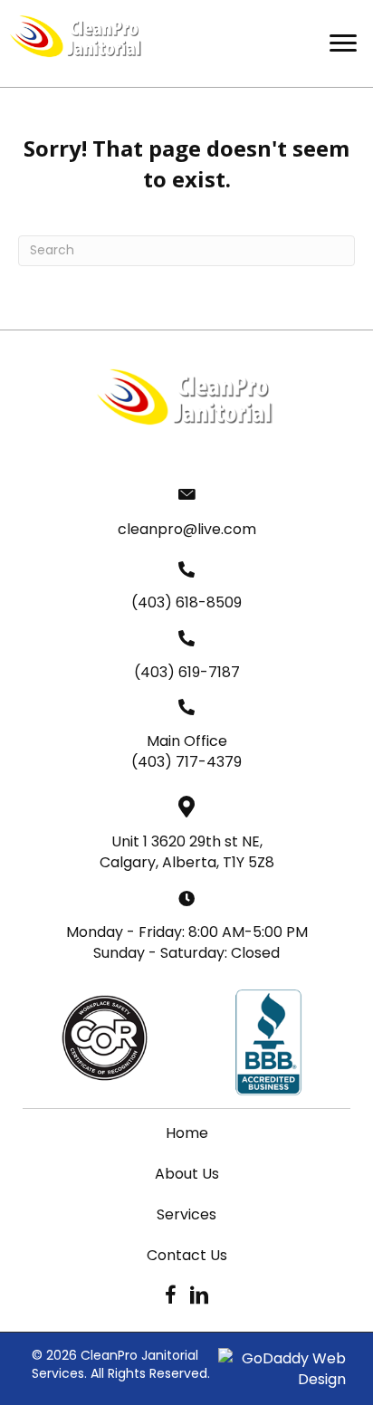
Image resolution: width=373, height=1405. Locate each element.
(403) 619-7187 (187, 672)
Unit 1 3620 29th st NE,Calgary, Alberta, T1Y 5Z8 (187, 852)
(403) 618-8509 (186, 602)
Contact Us (187, 1255)
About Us (187, 1173)
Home (187, 1133)
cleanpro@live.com (187, 529)
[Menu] (343, 43)
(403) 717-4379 (186, 761)
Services (186, 1214)
